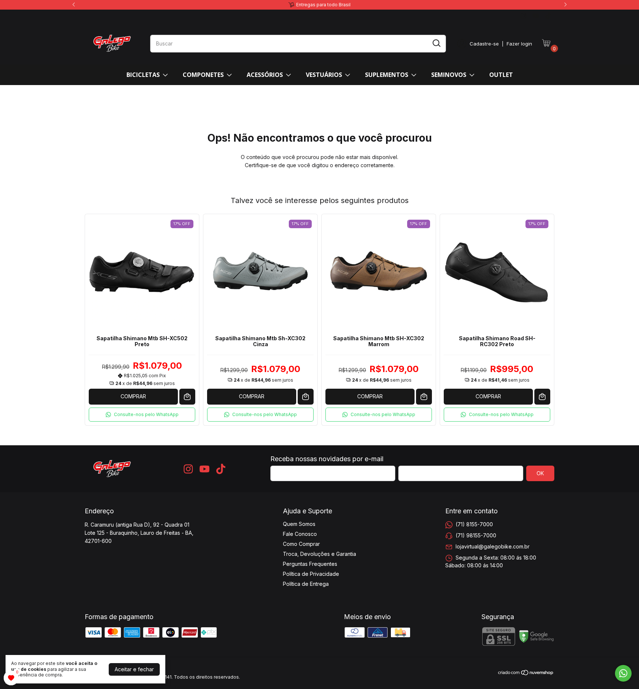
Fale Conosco (300, 534)
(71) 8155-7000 (474, 524)
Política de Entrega (306, 584)
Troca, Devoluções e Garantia (319, 554)
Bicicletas (143, 75)
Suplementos (386, 75)
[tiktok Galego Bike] (548, 16)
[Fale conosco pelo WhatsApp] (623, 673)
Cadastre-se (484, 44)
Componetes (203, 75)
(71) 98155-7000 (476, 535)
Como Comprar (301, 544)
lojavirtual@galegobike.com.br (493, 546)
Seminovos (448, 75)
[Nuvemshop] (526, 674)
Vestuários (324, 75)
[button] (142, 415)
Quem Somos (299, 524)
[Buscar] (436, 43)
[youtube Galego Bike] (536, 16)
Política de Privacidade (311, 574)
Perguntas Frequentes (310, 564)
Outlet (501, 75)
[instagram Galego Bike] (523, 16)
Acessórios (265, 75)
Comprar (133, 396)
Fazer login (519, 44)
